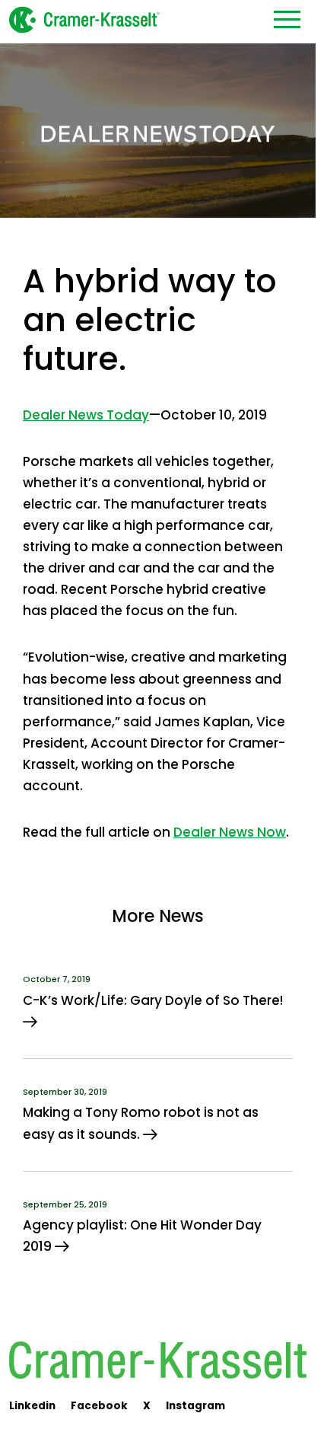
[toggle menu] (287, 19)
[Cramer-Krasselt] (84, 19)
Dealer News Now (229, 832)
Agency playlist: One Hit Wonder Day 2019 (142, 1235)
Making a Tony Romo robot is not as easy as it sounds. (141, 1123)
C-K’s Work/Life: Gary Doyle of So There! (154, 1000)
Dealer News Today (86, 415)
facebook (99, 1406)
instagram (195, 1406)
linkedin (32, 1406)
